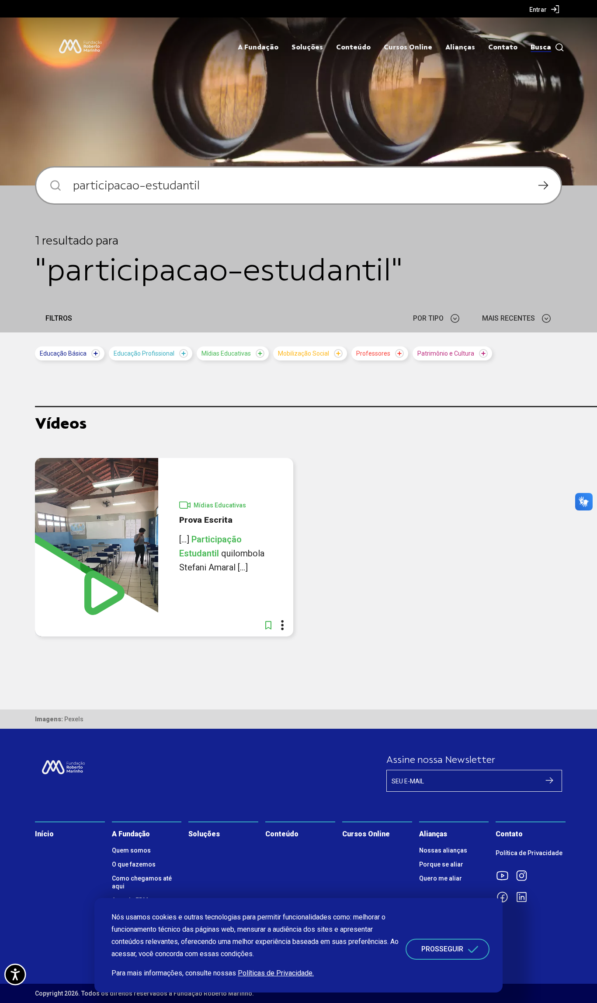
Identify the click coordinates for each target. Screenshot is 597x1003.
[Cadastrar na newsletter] (549, 780)
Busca (541, 47)
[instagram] (524, 875)
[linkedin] (524, 897)
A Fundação (258, 47)
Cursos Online (408, 47)
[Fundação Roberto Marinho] (80, 46)
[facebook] (505, 897)
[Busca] (557, 47)
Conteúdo (353, 47)
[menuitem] (544, 9)
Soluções (307, 47)
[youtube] (505, 875)
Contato (502, 47)
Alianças (460, 47)
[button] (268, 625)
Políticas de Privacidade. (276, 973)
